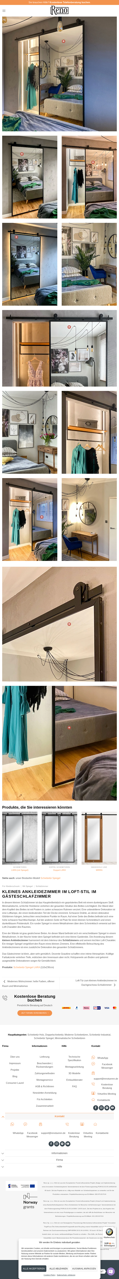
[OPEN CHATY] (111, 1271)
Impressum (15, 1063)
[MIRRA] (99, 838)
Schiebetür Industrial (99, 1034)
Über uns (15, 1057)
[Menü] (4, 10)
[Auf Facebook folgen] (95, 1107)
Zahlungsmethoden (45, 1073)
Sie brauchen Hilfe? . (60, 2)
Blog (14, 1076)
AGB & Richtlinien (44, 1086)
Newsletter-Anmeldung (44, 1093)
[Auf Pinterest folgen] (106, 1107)
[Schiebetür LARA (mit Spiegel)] (63, 41)
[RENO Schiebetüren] (60, 10)
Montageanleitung (74, 1067)
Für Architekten (44, 1099)
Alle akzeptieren (34, 1268)
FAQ (74, 1086)
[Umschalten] (3, 1116)
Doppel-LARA (59, 870)
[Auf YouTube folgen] (112, 1107)
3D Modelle (74, 1073)
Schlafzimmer (42, 886)
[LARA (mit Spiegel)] (19, 838)
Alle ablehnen (58, 1268)
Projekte (15, 1070)
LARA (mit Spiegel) (19, 870)
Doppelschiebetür (54, 1034)
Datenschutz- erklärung (66, 1275)
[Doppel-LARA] (59, 838)
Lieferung (44, 1057)
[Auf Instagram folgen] (101, 1107)
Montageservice (44, 1080)
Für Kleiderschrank (11, 886)
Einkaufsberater (74, 1080)
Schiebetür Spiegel (50, 878)
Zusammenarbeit (44, 1106)
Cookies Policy (49, 1275)
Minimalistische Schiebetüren (70, 1038)
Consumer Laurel (15, 1083)
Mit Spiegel (27, 886)
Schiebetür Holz (36, 1034)
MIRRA (99, 870)
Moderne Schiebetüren (76, 1034)
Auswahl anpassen (84, 1268)
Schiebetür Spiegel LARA (26, 967)
